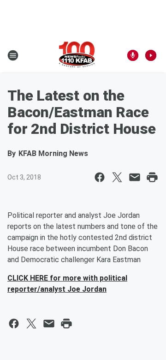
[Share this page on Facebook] (99, 177)
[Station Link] (77, 55)
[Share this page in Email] (134, 177)
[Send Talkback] (132, 55)
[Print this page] (152, 177)
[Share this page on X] (117, 177)
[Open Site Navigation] (12, 55)
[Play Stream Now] (150, 55)
